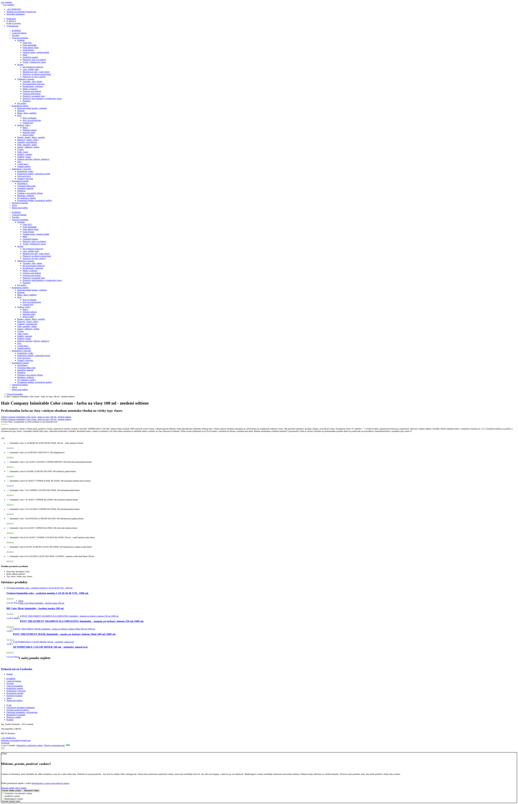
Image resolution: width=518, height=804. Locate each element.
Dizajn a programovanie (54, 745)
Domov (9, 674)
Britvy (25, 127)
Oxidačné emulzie (30, 57)
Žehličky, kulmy (24, 157)
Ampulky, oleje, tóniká (32, 81)
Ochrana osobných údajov (17, 710)
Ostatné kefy (28, 123)
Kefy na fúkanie (29, 118)
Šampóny (27, 101)
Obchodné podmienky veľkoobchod (22, 712)
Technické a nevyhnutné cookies (18, 793)
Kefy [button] (19, 115)
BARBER (16, 30)
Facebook (5, 743)
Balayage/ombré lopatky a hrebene (32, 108)
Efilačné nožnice (30, 130)
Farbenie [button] (21, 40)
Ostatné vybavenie (25, 178)
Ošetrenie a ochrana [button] (25, 79)
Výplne (20, 149)
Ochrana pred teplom (32, 94)
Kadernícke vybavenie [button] (21, 169)
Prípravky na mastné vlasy (34, 96)
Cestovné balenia (19, 33)
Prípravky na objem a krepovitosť (37, 74)
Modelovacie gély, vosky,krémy (36, 72)
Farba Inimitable (30, 45)
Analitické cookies (12, 796)
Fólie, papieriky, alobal (27, 144)
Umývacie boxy (24, 176)
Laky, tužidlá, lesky (31, 69)
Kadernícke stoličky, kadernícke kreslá (33, 174)
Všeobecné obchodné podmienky (20, 707)
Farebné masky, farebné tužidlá (36, 52)
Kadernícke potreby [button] (20, 106)
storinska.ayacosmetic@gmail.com (21, 12)
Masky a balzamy (30, 89)
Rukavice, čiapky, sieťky (27, 140)
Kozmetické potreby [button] (20, 181)
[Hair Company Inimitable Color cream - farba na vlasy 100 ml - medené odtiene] (36, 417)
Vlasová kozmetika (14, 394)
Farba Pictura (28, 50)
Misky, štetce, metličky (27, 113)
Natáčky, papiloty (24, 154)
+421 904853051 (13, 9)
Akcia (14, 205)
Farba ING (27, 43)
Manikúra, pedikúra (25, 195)
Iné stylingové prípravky (33, 67)
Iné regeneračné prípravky (34, 84)
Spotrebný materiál (25, 188)
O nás (8, 705)
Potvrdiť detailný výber (11, 801)
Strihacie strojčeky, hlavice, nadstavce (33, 159)
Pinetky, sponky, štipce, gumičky (31, 137)
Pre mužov (21, 103)
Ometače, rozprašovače (27, 142)
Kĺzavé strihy (28, 135)
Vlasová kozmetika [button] (20, 38)
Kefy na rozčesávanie (32, 120)
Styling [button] (20, 64)
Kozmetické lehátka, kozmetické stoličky (34, 200)
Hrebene (21, 111)
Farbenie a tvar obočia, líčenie (30, 193)
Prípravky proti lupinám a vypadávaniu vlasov (42, 98)
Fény (19, 161)
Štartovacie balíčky (20, 208)
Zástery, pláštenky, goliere (28, 147)
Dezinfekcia (22, 183)
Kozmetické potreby (15, 693)
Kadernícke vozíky (25, 171)
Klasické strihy (29, 132)
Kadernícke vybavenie (16, 691)
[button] (11, 19)
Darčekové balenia (20, 203)
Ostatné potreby (24, 166)
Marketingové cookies (13, 799)
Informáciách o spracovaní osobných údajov (50, 783)
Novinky (15, 35)
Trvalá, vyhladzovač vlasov (34, 62)
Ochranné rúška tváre (26, 186)
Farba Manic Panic (31, 47)
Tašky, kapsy (22, 152)
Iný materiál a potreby (26, 198)
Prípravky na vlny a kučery (34, 77)
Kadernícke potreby (14, 688)
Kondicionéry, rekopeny (33, 86)
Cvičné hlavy (23, 164)
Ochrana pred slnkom (32, 91)
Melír (25, 55)
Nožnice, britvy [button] (23, 125)
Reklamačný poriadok (15, 715)
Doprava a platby (13, 717)
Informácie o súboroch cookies (30, 745)
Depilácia (21, 191)
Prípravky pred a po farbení (34, 60)
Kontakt (9, 720)
